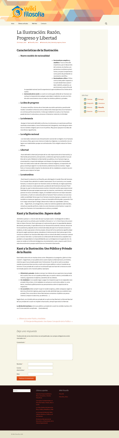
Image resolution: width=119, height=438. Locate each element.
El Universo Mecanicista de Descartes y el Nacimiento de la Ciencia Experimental (45, 421)
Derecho (89, 111)
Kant (49, 42)
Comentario (21, 342)
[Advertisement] (37, 73)
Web (18, 374)
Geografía (90, 103)
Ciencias (89, 99)
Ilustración (44, 42)
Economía (101, 111)
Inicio (12, 23)
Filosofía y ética (33, 42)
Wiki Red (34, 23)
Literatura (101, 103)
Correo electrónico (21, 369)
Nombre (20, 364)
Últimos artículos (23, 23)
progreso (59, 42)
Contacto (43, 23)
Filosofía (101, 107)
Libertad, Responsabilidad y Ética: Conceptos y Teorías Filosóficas (44, 396)
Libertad (53, 42)
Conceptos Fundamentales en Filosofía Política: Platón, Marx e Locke (45, 402)
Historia (89, 107)
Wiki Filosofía (16, 434)
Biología (101, 99)
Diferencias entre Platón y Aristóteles (31, 318)
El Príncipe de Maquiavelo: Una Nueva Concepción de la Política (48, 321)
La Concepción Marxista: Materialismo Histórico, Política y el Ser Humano (44, 414)
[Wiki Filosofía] (59, 10)
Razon (64, 42)
